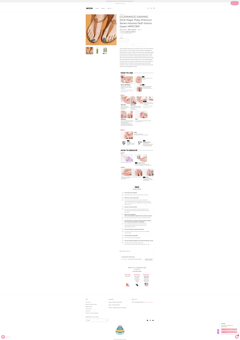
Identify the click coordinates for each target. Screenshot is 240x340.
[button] (97, 8)
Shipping (121, 33)
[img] (137, 269)
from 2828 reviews (137, 271)
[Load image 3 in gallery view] (104, 50)
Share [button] (122, 35)
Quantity (121, 37)
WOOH (117, 339)
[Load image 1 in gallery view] (89, 50)
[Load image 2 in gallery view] (97, 50)
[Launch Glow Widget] (3, 337)
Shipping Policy (89, 306)
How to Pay (88, 302)
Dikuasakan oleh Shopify (122, 339)
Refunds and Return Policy (91, 304)
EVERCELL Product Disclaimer (92, 313)
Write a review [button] (149, 259)
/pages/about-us (150, 302)
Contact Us (88, 310)
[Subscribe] (106, 320)
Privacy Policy (89, 308)
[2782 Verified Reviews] (120, 335)
